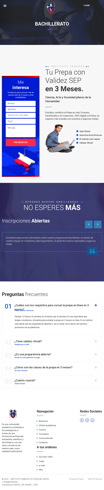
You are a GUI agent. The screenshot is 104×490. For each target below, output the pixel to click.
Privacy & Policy (76, 479)
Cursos (42, 429)
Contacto (43, 442)
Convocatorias (46, 438)
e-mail (42, 465)
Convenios (44, 434)
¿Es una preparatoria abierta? (28, 355)
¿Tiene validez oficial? (23, 342)
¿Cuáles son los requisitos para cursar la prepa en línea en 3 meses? (47, 307)
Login (86, 5)
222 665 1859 (46, 457)
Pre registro (21, 142)
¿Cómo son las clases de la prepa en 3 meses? (38, 368)
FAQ (41, 469)
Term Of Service (95, 479)
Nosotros (43, 421)
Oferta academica (47, 425)
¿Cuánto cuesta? (20, 381)
